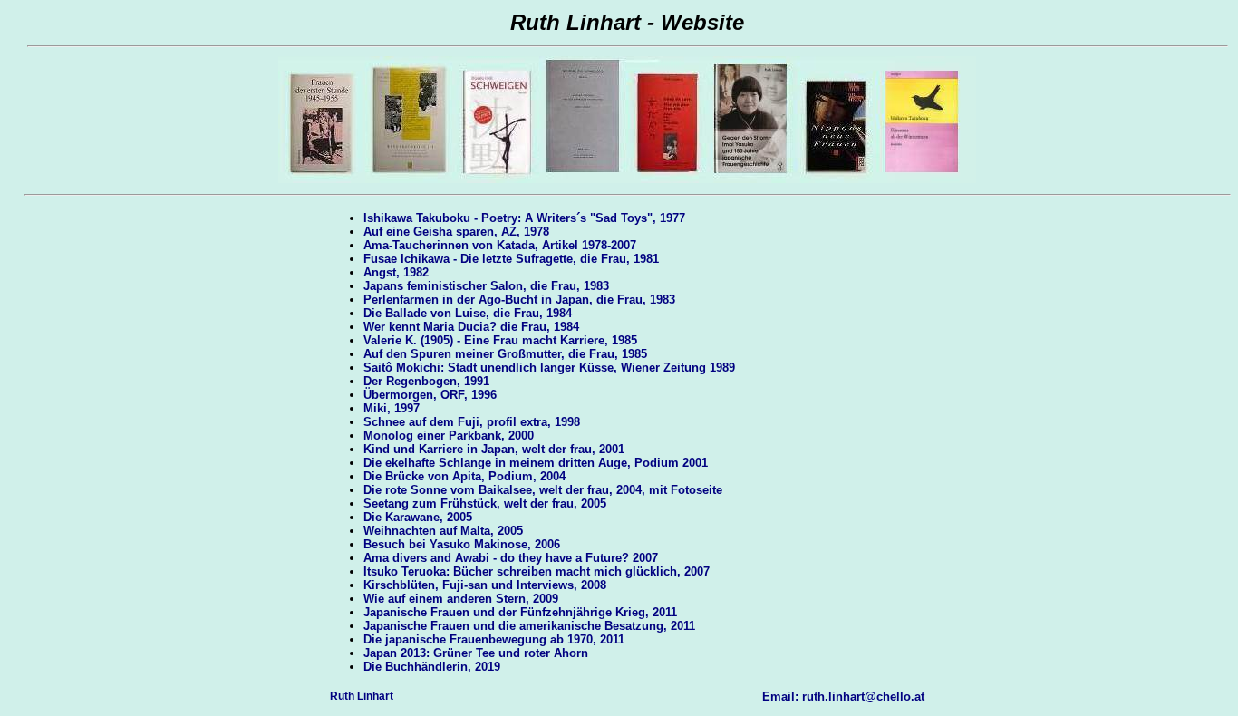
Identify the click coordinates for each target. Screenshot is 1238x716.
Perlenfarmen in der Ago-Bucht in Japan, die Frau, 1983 (519, 299)
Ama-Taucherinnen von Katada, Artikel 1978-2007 (499, 245)
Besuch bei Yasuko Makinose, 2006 (461, 544)
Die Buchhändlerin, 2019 (431, 666)
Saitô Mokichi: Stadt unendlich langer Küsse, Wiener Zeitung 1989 (549, 367)
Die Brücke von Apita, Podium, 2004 (464, 476)
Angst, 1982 (396, 272)
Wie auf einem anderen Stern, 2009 (460, 598)
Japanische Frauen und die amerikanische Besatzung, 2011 (529, 626)
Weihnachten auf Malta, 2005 (443, 530)
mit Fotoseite (685, 490)
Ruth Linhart (361, 696)
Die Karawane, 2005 (417, 517)
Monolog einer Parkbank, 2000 (448, 435)
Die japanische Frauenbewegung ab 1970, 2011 (493, 639)
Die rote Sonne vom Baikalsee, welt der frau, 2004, (504, 490)
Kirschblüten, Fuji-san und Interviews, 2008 (484, 585)
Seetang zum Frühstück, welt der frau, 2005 (484, 503)
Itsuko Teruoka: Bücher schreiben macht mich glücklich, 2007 (536, 571)
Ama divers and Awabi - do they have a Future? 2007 (510, 558)
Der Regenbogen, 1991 (426, 381)
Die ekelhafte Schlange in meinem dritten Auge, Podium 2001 (535, 462)
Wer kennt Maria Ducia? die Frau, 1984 (471, 327)
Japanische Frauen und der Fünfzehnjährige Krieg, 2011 (520, 612)
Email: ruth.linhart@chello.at (843, 696)
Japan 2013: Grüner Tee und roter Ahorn (475, 653)
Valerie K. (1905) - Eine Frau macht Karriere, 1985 (500, 340)
